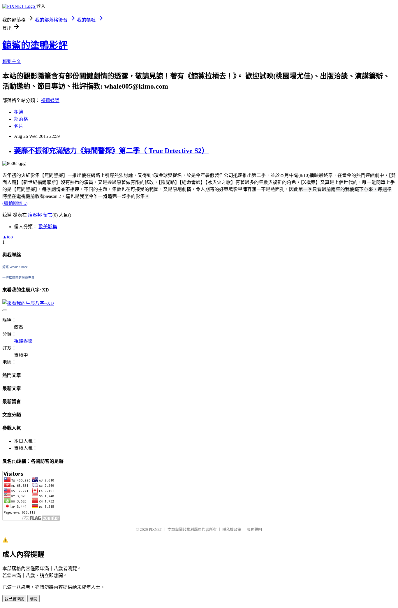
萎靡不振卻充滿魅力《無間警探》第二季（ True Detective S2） (111, 150)
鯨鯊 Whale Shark (15, 267)
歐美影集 (47, 226)
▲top (7, 236)
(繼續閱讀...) (14, 203)
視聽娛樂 (50, 100)
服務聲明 (254, 529)
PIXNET (155, 529)
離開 (33, 599)
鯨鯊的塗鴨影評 (35, 45)
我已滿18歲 (14, 599)
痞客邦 (35, 214)
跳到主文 (11, 61)
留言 (47, 214)
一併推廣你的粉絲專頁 (18, 277)
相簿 (18, 112)
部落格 (21, 119)
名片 (18, 126)
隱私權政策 (231, 529)
